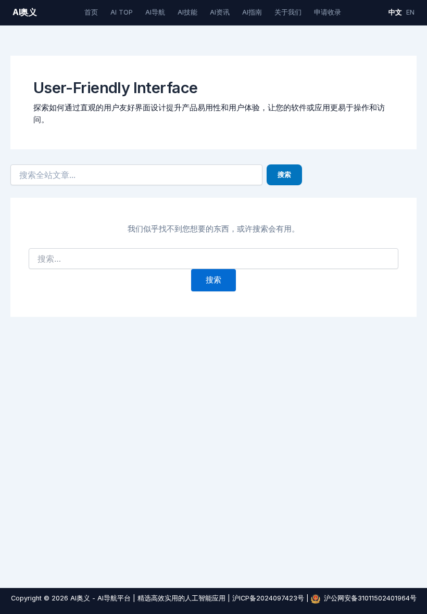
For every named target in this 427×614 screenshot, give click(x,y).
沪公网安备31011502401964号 (370, 598)
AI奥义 (24, 12)
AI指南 (252, 12)
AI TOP (121, 12)
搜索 (284, 174)
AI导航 (155, 12)
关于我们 (288, 12)
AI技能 (187, 12)
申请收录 (327, 12)
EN (410, 12)
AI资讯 (220, 12)
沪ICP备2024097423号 (268, 598)
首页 (91, 12)
